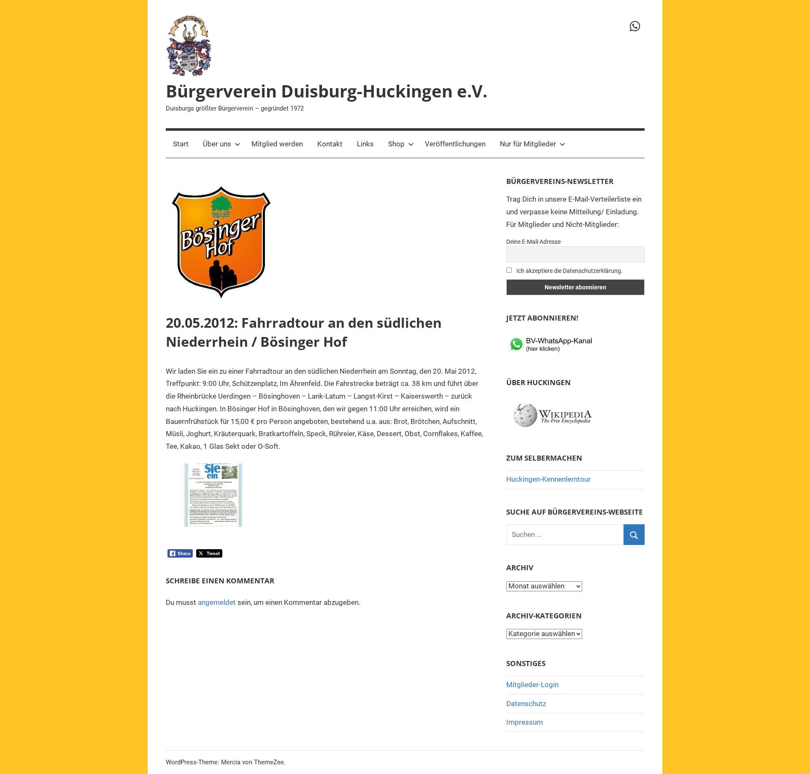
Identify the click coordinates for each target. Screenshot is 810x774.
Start (181, 144)
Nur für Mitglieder (528, 144)
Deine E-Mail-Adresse (533, 241)
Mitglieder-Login (532, 684)
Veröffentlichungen (455, 144)
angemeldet (217, 602)
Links (365, 144)
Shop (396, 144)
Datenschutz (526, 703)
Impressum (524, 722)
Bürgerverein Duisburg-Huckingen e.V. (326, 90)
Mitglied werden (277, 144)
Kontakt (330, 144)
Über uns (217, 144)
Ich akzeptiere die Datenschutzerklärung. (569, 270)
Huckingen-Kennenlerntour (548, 479)
